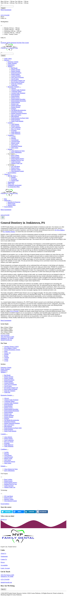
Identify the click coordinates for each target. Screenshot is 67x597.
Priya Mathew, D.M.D (10, 348)
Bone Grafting (15, 155)
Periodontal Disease (16, 146)
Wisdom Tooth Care (16, 163)
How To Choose (15, 129)
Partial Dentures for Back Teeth (20, 118)
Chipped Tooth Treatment (18, 90)
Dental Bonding (15, 94)
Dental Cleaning (15, 71)
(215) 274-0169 (14, 311)
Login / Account (5, 568)
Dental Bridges (15, 96)
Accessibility (4, 565)
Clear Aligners (15, 124)
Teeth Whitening (15, 133)
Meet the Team (12, 176)
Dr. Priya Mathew (60, 230)
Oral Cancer (14, 144)
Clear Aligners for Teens (18, 151)
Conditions (11, 135)
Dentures (13, 108)
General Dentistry (16, 76)
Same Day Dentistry (16, 83)
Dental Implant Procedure (18, 99)
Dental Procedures (16, 72)
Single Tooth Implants (17, 121)
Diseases (13, 138)
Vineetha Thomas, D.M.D (11, 346)
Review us (4, 519)
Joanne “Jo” (7, 353)
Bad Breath (14, 68)
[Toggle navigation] (3, 217)
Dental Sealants (15, 74)
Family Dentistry (12, 63)
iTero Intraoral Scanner (17, 171)
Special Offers (12, 205)
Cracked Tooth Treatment (18, 93)
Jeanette (6, 354)
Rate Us (3, 589)
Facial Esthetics (12, 172)
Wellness (10, 66)
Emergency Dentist (13, 61)
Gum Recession (15, 141)
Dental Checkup (15, 69)
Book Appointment (6, 10)
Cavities (13, 136)
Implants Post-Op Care (17, 160)
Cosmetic (10, 122)
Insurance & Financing (14, 202)
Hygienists (14, 179)
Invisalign (14, 130)
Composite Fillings (16, 91)
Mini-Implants (15, 116)
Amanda (6, 357)
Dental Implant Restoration (18, 101)
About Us (7, 174)
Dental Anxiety (15, 157)
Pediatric (10, 149)
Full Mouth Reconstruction (18, 110)
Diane (6, 351)
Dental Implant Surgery (17, 158)
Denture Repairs (15, 107)
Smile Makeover (15, 132)
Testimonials (11, 182)
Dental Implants (15, 102)
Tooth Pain (14, 85)
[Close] (1, 25)
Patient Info (7, 200)
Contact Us (4, 559)
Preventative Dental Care (18, 80)
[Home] (9, 50)
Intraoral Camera (15, 169)
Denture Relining (16, 105)
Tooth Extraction (15, 161)
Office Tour (11, 183)
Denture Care (15, 104)
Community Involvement (14, 185)
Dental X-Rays (15, 168)
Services (6, 60)
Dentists (13, 177)
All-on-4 (13, 88)
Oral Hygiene (15, 79)
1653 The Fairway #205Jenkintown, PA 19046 (7, 575)
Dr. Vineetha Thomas (9, 231)
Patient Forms (11, 203)
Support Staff (14, 180)
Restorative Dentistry (14, 86)
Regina (6, 356)
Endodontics (11, 65)
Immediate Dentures (16, 111)
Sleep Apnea (14, 147)
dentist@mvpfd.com (6, 340)
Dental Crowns (15, 97)
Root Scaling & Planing (17, 82)
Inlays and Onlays (16, 115)
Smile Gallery (8, 58)
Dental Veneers (15, 126)
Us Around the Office (14, 186)
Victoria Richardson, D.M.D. (12, 349)
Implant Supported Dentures (19, 113)
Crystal (6, 360)
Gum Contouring (16, 127)
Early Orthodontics (16, 152)
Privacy (3, 562)
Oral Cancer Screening (17, 77)
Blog (5, 199)
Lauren (6, 359)
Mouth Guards (15, 143)
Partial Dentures (15, 119)
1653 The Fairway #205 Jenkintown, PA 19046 (7, 337)
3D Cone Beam (15, 166)
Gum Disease (15, 140)
